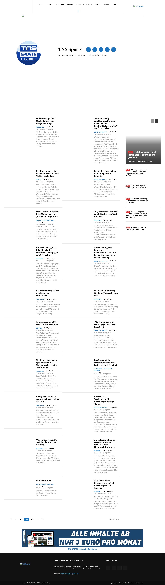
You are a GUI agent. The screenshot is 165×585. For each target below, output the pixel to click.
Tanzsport (40, 299)
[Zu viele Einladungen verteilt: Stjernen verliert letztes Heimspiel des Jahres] (78, 446)
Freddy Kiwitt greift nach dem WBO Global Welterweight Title (47, 173)
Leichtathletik (100, 132)
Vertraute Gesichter (45, 484)
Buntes (39, 328)
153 (32, 519)
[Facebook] (88, 49)
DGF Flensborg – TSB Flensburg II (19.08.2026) (136, 228)
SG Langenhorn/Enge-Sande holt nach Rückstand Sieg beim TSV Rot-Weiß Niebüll (136, 172)
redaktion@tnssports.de (69, 574)
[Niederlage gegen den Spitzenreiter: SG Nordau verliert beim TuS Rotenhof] (20, 367)
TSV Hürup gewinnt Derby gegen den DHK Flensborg (105, 324)
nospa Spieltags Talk (45, 220)
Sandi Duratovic (44, 480)
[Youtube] (113, 49)
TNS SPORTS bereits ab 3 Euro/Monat (82, 549)
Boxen (38, 180)
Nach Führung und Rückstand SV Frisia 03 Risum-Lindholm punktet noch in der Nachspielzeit (137, 214)
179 (42, 519)
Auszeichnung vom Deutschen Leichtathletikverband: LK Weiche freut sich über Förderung (105, 252)
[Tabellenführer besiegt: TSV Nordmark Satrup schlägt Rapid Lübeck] (155, 200)
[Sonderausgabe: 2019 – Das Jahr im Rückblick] (20, 329)
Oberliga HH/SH (100, 180)
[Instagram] (94, 49)
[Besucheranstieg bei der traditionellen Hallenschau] (20, 297)
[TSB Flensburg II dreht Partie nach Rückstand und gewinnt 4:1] (143, 140)
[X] (107, 49)
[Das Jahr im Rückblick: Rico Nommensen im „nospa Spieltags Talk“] (20, 218)
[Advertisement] (82, 91)
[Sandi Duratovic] (20, 487)
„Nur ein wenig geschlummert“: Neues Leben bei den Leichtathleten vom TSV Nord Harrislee (106, 123)
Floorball (40, 259)
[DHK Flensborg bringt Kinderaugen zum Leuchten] (78, 178)
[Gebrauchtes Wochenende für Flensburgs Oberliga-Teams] (78, 403)
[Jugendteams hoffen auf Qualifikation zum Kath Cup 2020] (78, 218)
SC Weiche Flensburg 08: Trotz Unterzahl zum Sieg (106, 293)
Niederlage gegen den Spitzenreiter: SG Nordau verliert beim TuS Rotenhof (46, 364)
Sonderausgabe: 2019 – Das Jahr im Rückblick (47, 323)
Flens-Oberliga (100, 408)
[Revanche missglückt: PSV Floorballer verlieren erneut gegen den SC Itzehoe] (20, 254)
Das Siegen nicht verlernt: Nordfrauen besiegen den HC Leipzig (106, 362)
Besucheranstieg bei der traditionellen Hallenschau (47, 293)
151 (21, 519)
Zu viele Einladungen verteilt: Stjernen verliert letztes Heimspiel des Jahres (104, 443)
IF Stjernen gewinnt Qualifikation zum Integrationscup (45, 121)
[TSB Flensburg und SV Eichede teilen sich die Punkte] (155, 187)
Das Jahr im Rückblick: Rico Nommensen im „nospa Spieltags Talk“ (47, 214)
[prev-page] (6, 519)
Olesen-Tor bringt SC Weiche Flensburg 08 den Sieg (46, 442)
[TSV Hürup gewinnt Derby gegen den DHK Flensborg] (78, 329)
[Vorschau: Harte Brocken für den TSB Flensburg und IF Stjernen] (78, 487)
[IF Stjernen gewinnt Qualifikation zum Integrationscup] (20, 125)
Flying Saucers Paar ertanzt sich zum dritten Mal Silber (47, 399)
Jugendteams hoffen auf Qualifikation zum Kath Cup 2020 (105, 214)
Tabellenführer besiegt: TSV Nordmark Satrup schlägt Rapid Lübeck (137, 200)
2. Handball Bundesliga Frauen (103, 369)
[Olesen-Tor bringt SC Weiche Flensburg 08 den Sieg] (20, 446)
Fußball (40, 127)
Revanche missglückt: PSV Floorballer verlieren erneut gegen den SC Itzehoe (47, 251)
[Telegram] (101, 49)
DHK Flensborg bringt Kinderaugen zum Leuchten (105, 173)
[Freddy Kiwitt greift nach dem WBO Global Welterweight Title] (20, 178)
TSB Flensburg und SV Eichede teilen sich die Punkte (136, 187)
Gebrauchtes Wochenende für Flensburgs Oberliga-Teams (104, 400)
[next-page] (48, 519)
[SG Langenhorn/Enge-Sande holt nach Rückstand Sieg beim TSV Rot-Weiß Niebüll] (155, 173)
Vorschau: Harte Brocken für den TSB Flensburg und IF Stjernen (104, 484)
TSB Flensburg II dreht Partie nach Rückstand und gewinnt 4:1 (142, 155)
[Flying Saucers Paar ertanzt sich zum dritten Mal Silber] (20, 403)
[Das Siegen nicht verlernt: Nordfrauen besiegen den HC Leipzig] (78, 367)
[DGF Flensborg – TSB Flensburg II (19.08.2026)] (155, 228)
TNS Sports (49, 127)
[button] (78, 11)
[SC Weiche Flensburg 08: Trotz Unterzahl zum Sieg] (78, 297)
